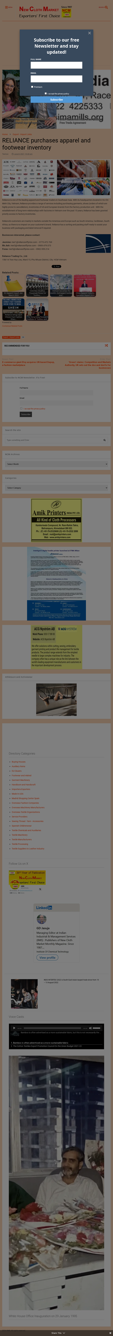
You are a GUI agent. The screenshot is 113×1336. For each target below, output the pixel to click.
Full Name (36, 59)
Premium (38, 87)
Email (33, 73)
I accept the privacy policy (58, 94)
